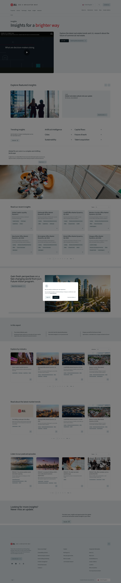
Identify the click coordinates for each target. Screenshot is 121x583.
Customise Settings (71, 297)
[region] (60, 291)
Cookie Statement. (53, 293)
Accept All (56, 297)
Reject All (48, 297)
